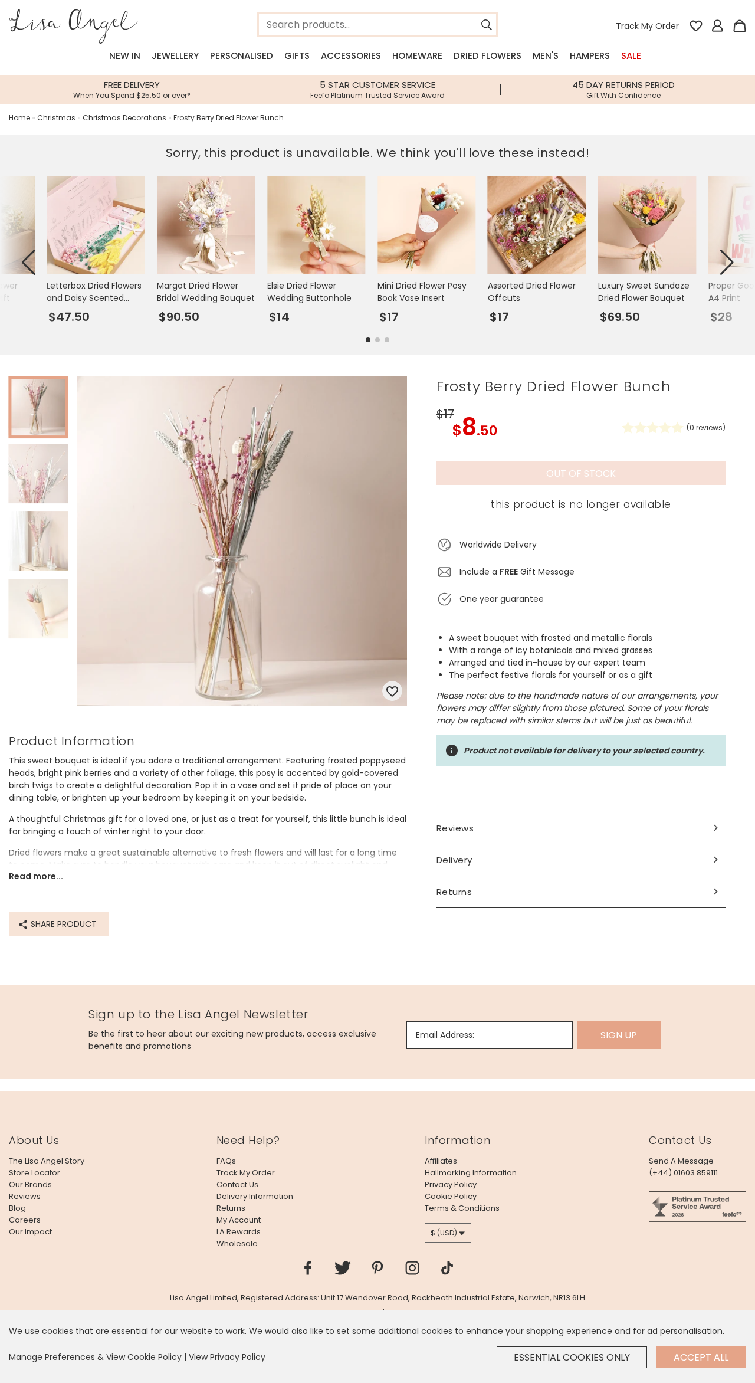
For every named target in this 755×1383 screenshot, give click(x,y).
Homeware (417, 56)
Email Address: (445, 1035)
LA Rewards (238, 1231)
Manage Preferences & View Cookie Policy (95, 1357)
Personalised (241, 56)
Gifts (297, 56)
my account (238, 1219)
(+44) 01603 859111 (683, 1172)
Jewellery (175, 56)
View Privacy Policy (227, 1357)
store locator (34, 1172)
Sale (631, 56)
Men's (546, 56)
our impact (30, 1231)
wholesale (237, 1243)
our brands (30, 1184)
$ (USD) (444, 1233)
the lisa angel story (46, 1160)
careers (25, 1219)
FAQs (226, 1160)
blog (17, 1208)
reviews (25, 1196)
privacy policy (451, 1184)
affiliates (441, 1160)
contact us (237, 1184)
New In (124, 56)
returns (230, 1208)
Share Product (62, 924)
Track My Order (647, 26)
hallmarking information (471, 1172)
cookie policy (451, 1196)
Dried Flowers (487, 56)
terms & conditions (462, 1208)
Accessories (351, 56)
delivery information (254, 1196)
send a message (681, 1160)
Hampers (590, 56)
